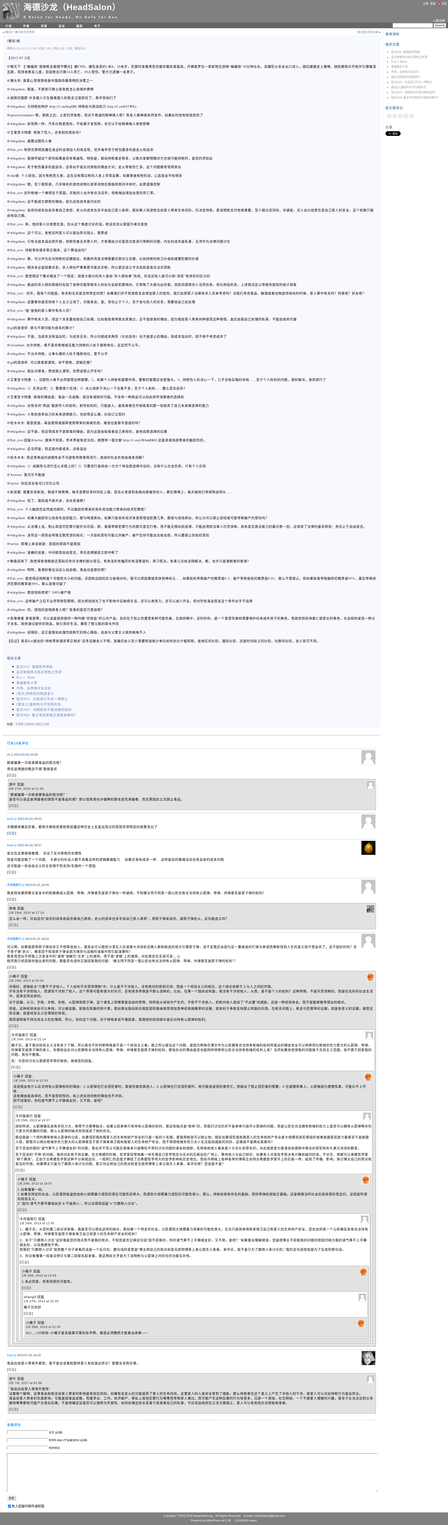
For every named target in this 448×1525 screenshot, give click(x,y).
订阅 (444, 3)
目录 (44, 26)
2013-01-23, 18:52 (37, 939)
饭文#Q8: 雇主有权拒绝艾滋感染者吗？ (415, 97)
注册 (425, 3)
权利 (39, 724)
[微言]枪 (13, 40)
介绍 (8, 26)
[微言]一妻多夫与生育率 (20, 32)
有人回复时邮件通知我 (28, 1506)
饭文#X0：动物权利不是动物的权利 (413, 92)
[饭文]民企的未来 (367, 32)
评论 (56, 48)
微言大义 (80, 48)
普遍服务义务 (399, 66)
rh (8, 754)
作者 (26, 26)
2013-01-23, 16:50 (37, 885)
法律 (46, 724)
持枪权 (30, 724)
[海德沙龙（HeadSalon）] (11, 18)
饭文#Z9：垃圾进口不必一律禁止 (411, 82)
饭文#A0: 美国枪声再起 (405, 52)
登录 (433, 3)
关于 (97, 26)
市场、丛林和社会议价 (405, 72)
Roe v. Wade (399, 61)
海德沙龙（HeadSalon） (72, 7)
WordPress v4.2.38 (219, 1520)
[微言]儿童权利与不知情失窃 (408, 87)
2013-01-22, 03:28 (26, 754)
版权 (79, 26)
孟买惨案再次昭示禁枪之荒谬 (409, 57)
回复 (11, 775)
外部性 (19, 724)
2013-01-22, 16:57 (30, 845)
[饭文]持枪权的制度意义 (405, 77)
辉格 (10, 48)
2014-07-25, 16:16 (29, 1355)
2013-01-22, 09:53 (30, 819)
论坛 (62, 26)
